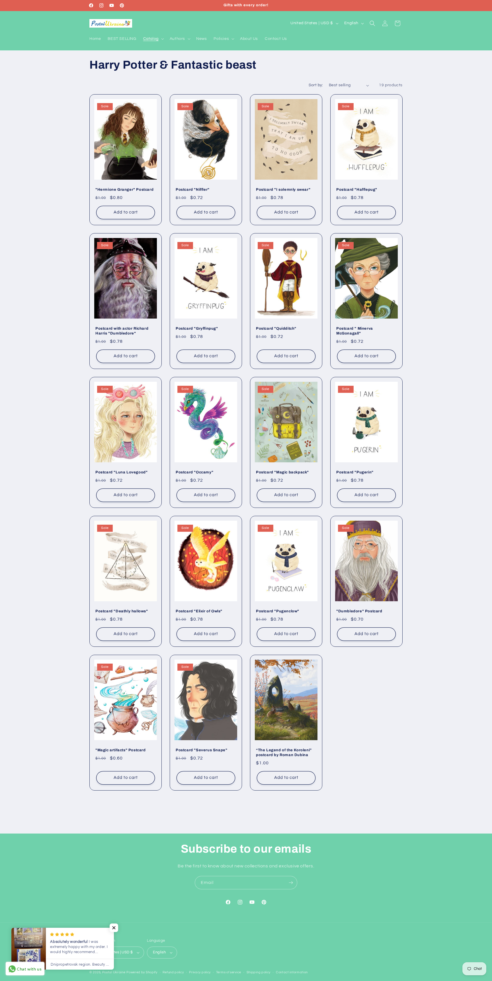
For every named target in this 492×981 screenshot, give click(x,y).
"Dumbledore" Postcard (359, 611)
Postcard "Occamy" (194, 472)
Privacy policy (200, 972)
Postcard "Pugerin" (355, 472)
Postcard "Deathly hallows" (121, 611)
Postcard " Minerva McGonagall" (354, 331)
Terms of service (228, 972)
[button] (153, 39)
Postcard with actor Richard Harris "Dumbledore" (121, 331)
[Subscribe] (290, 882)
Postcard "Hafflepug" (356, 190)
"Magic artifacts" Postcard (120, 750)
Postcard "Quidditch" (276, 329)
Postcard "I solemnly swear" (283, 190)
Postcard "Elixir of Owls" (199, 611)
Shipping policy (259, 972)
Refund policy (173, 972)
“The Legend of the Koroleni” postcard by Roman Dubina (284, 752)
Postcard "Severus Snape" (201, 750)
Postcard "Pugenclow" (277, 611)
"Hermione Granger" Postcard (124, 190)
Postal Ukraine (114, 972)
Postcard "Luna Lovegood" (121, 472)
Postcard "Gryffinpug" (197, 329)
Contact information (292, 972)
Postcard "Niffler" (193, 190)
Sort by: (316, 85)
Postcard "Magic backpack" (282, 472)
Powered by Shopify (141, 972)
